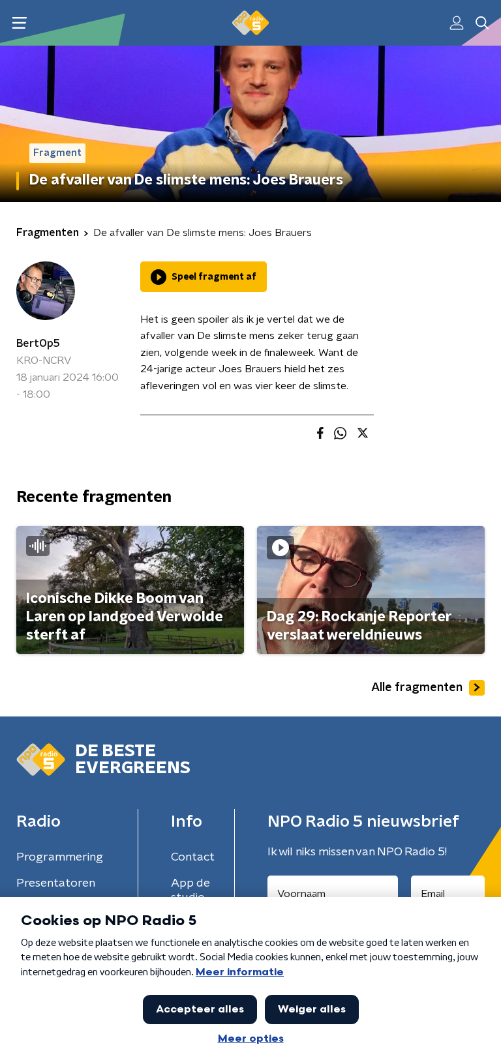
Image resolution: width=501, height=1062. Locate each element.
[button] (19, 23)
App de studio (190, 891)
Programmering (59, 857)
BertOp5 (38, 343)
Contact (193, 857)
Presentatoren (55, 883)
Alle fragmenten (417, 688)
